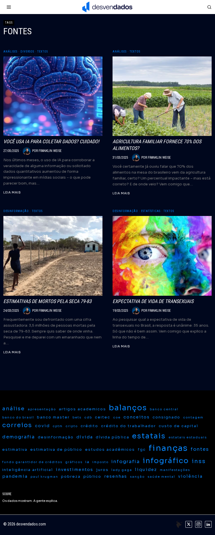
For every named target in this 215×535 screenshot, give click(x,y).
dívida (84, 437)
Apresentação (42, 409)
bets (77, 417)
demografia (18, 437)
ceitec (102, 417)
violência (190, 476)
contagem (193, 417)
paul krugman (44, 477)
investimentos (74, 469)
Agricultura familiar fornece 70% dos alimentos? (157, 144)
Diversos (27, 51)
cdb (88, 417)
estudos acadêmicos (110, 449)
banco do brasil (18, 417)
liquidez (146, 469)
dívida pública (112, 437)
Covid (42, 425)
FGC (142, 449)
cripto (72, 426)
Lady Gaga (121, 470)
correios (17, 425)
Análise (13, 408)
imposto (100, 462)
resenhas (115, 476)
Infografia (125, 462)
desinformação (56, 437)
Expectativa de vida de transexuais (153, 301)
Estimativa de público (56, 449)
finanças (168, 448)
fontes (200, 449)
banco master (53, 417)
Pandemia (15, 476)
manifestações (175, 470)
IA (87, 461)
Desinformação (16, 211)
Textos (42, 51)
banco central (164, 409)
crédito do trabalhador (128, 426)
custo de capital (178, 426)
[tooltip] (188, 524)
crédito (89, 426)
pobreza (71, 476)
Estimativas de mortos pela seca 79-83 (47, 301)
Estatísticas (150, 211)
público (92, 476)
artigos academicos (82, 409)
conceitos (136, 417)
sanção (137, 477)
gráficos (74, 462)
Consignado (166, 417)
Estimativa (14, 449)
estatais (149, 435)
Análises (10, 51)
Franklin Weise (50, 151)
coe (117, 417)
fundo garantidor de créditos (32, 462)
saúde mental (161, 477)
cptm (58, 426)
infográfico (166, 460)
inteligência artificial (27, 469)
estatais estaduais (188, 437)
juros (102, 469)
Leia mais (12, 192)
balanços (128, 408)
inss (199, 461)
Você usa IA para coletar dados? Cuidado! (51, 141)
